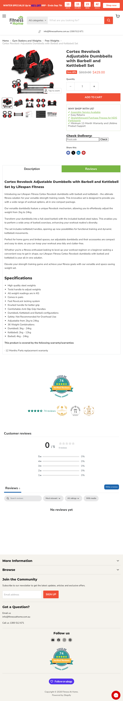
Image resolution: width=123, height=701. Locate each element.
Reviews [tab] (12, 488)
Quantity (70, 79)
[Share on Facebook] (68, 153)
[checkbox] (91, 498)
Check (103, 139)
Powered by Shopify (61, 695)
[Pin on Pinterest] (84, 153)
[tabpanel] (61, 520)
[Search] (108, 20)
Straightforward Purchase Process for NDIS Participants (92, 119)
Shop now (111, 5)
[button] (61, 456)
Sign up (51, 594)
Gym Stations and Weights (26, 40)
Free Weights (52, 40)
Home (5, 40)
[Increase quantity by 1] (94, 86)
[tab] (32, 168)
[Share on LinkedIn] (78, 153)
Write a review (112, 487)
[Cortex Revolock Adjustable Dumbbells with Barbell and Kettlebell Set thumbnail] (7, 103)
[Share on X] (73, 153)
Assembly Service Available (86, 112)
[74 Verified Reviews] (61, 399)
